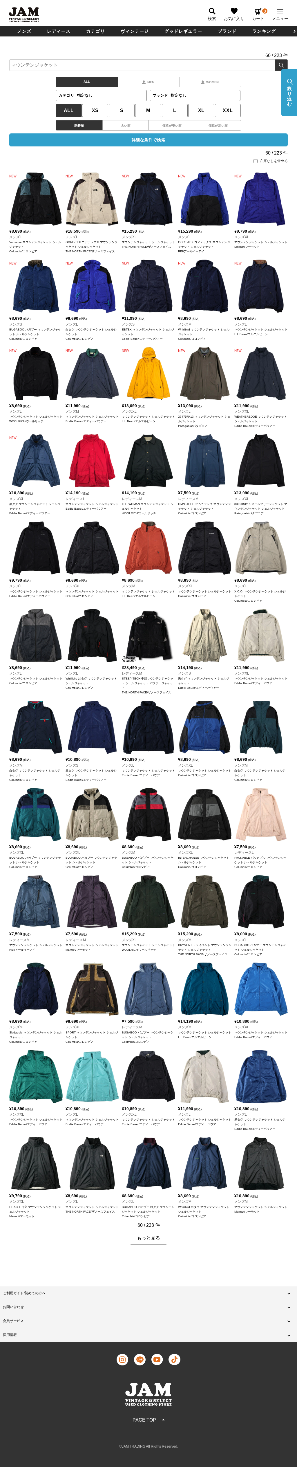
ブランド (227, 31)
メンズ (24, 31)
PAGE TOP (144, 1420)
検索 (281, 65)
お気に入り (234, 18)
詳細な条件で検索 (148, 139)
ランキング (264, 31)
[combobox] (148, 65)
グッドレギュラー (183, 31)
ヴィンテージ (135, 31)
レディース (58, 31)
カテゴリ (95, 31)
